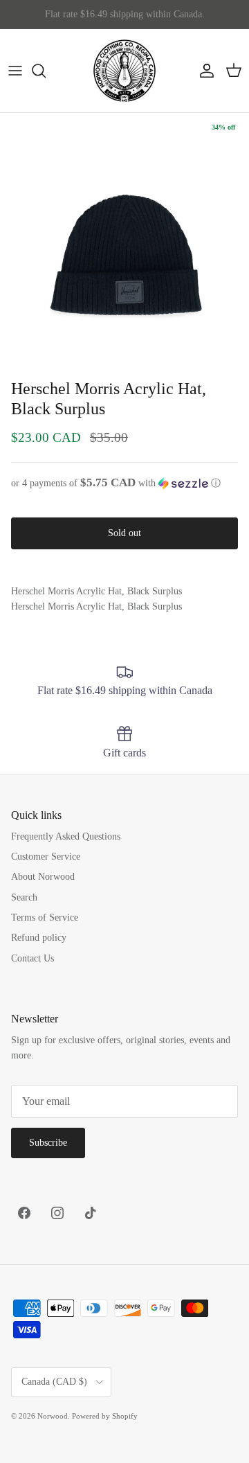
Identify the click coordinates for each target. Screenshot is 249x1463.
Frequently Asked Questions (65, 836)
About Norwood (43, 876)
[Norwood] (124, 70)
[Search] (45, 70)
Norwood (52, 1416)
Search (24, 897)
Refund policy (38, 937)
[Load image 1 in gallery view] (124, 237)
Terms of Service (44, 917)
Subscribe (48, 1142)
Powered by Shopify (105, 1416)
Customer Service (45, 856)
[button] (124, 483)
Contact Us (32, 958)
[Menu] (15, 70)
